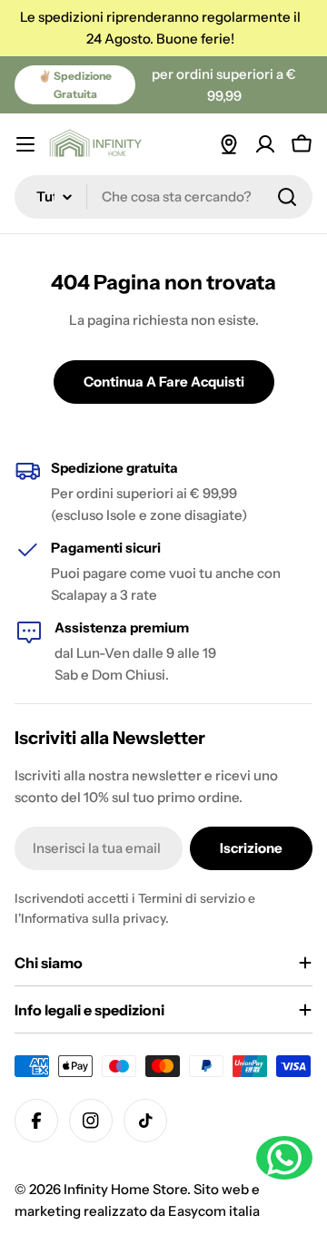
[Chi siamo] (229, 144)
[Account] (265, 144)
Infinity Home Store (125, 1189)
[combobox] (163, 197)
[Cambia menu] (25, 144)
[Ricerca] (287, 197)
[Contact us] (284, 1158)
